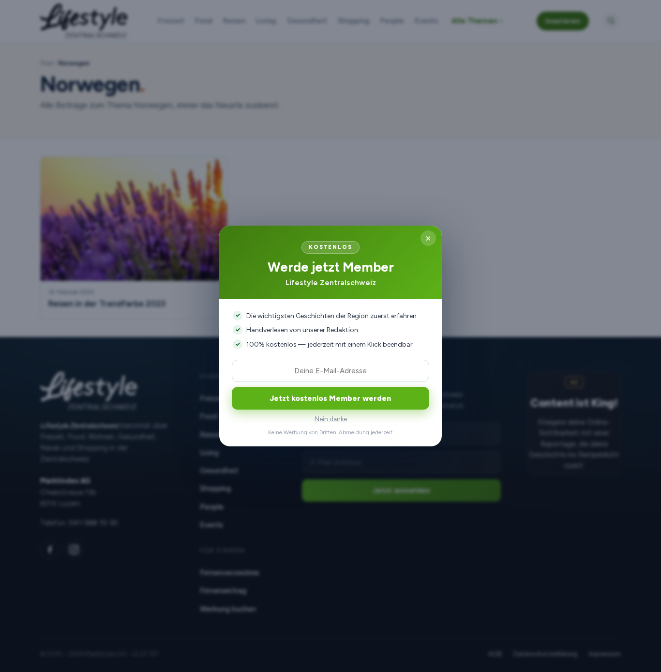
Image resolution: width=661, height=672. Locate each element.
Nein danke (331, 419)
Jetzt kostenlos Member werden (330, 398)
